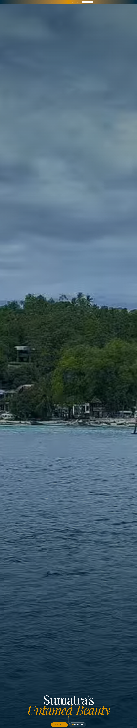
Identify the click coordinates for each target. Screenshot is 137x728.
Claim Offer (87, 2)
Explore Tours (59, 725)
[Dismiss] (117, 2)
